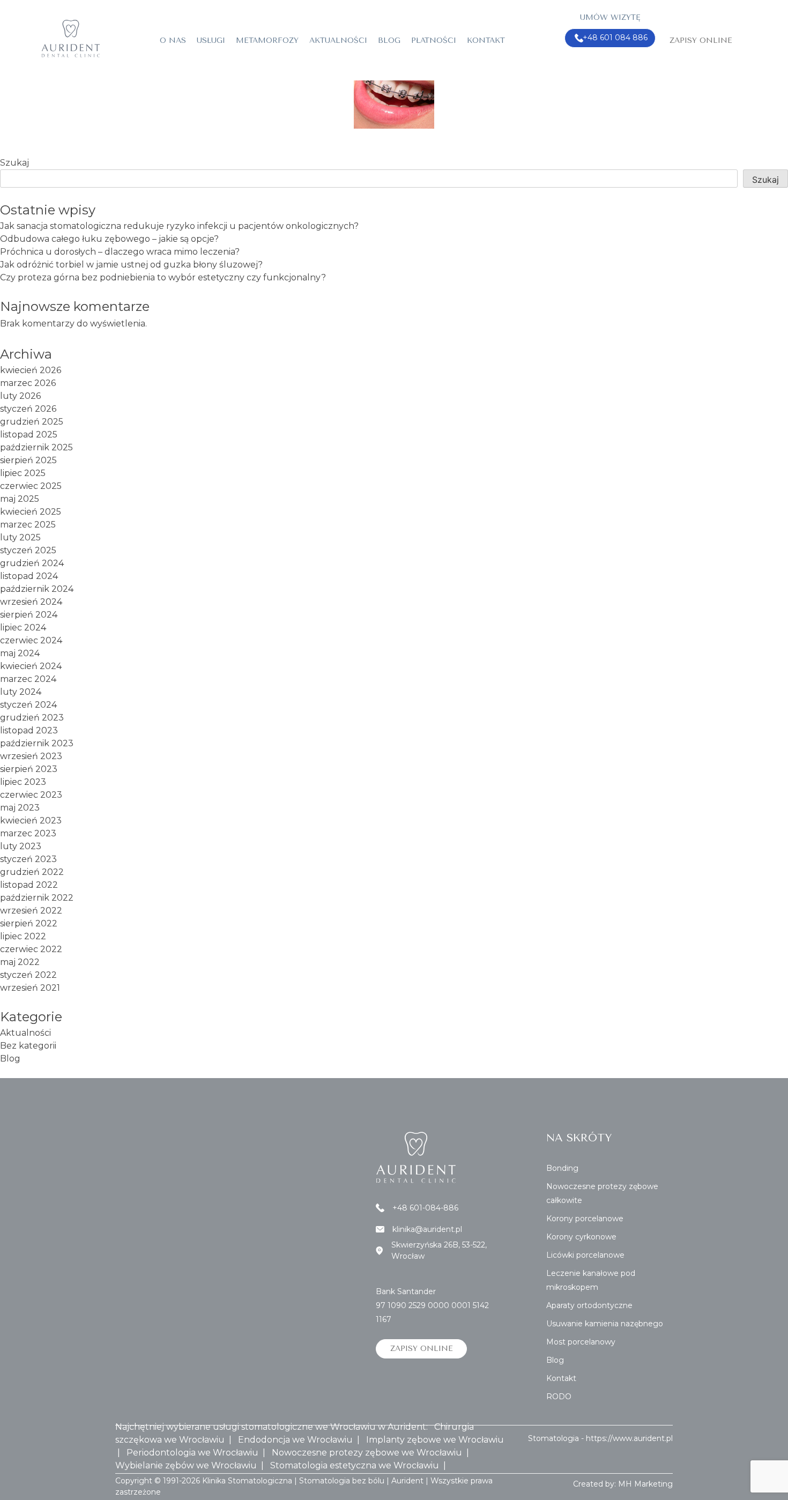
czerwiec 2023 (31, 795)
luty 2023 (20, 846)
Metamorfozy (267, 40)
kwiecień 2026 (30, 370)
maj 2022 (20, 962)
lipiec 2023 (23, 782)
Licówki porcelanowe (585, 1255)
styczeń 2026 (28, 409)
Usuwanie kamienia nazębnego (604, 1323)
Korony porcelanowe (584, 1218)
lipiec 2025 (23, 473)
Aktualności (338, 40)
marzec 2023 (28, 833)
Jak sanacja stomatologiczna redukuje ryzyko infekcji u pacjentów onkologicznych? (179, 226)
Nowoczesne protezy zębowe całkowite (602, 1193)
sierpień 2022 (28, 923)
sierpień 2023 (28, 769)
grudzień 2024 (32, 563)
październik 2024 (36, 589)
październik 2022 (36, 898)
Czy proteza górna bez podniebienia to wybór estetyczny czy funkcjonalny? (163, 277)
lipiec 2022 (23, 936)
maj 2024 (20, 653)
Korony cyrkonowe (581, 1237)
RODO (558, 1396)
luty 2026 (20, 396)
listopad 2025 (28, 434)
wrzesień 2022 (31, 910)
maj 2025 (19, 499)
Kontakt (486, 40)
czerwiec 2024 (31, 640)
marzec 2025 (28, 524)
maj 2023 (20, 808)
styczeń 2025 (28, 550)
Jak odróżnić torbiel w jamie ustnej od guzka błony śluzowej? (131, 264)
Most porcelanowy (580, 1342)
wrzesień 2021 (30, 988)
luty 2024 (20, 692)
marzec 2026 (28, 383)
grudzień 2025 (31, 422)
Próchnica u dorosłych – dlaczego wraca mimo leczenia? (120, 252)
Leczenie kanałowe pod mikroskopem (590, 1280)
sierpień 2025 (28, 460)
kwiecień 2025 (30, 512)
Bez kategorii (28, 1046)
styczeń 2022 (28, 975)
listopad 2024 (29, 576)
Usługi (211, 40)
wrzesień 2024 (31, 602)
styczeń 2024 (28, 705)
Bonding (562, 1168)
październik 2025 (36, 447)
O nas (173, 40)
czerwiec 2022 (31, 949)
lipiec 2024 (23, 627)
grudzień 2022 (32, 872)
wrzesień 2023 (31, 756)
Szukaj (14, 163)
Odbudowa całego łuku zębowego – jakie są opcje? (109, 239)
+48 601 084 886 (615, 37)
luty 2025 (20, 537)
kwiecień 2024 (31, 666)
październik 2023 (36, 743)
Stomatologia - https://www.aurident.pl (600, 1438)
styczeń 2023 (28, 859)
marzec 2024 (28, 679)
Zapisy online (701, 40)
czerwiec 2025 (31, 486)
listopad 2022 (29, 885)
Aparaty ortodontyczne (589, 1305)
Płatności (433, 40)
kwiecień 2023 (31, 820)
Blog (389, 40)
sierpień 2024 (28, 615)
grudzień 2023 (32, 717)
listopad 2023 (29, 730)
